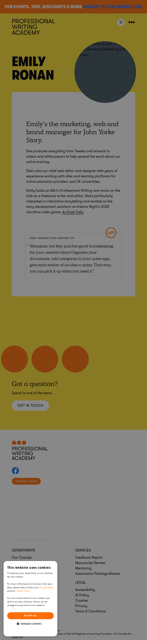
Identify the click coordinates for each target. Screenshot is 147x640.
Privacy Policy (46, 587)
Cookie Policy (23, 590)
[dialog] (30, 598)
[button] (30, 624)
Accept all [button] (30, 615)
